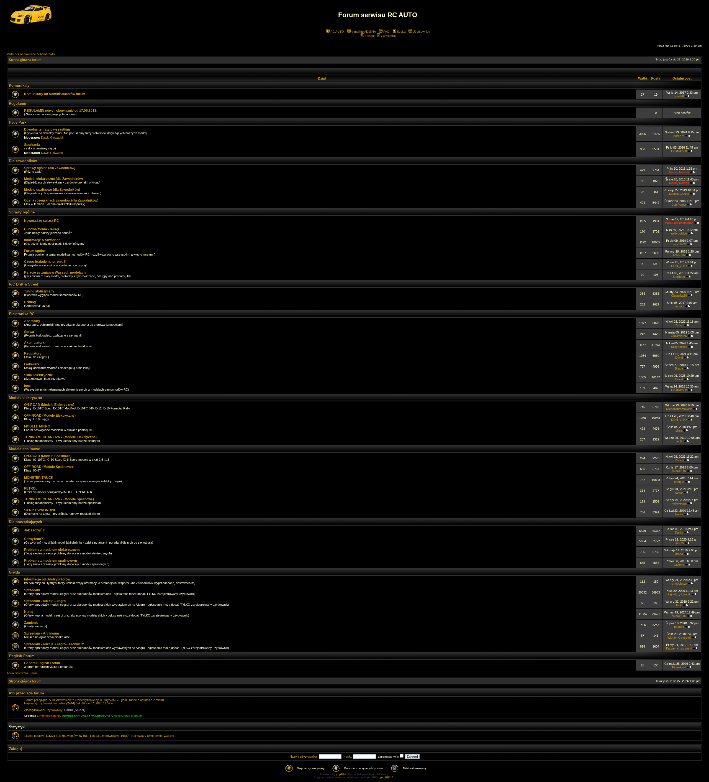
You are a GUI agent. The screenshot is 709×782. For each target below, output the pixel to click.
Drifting (30, 302)
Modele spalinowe (24, 449)
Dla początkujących (25, 522)
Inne (27, 386)
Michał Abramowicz (679, 409)
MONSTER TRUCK (38, 478)
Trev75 (679, 543)
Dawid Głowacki (52, 137)
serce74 (679, 135)
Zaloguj (369, 35)
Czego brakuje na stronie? (44, 262)
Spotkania (32, 145)
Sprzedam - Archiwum (41, 633)
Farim (679, 514)
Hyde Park (17, 122)
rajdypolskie (679, 233)
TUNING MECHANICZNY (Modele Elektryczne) (60, 437)
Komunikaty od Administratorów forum (54, 94)
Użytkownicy (421, 31)
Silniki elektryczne (38, 375)
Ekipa (34, 672)
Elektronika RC (21, 314)
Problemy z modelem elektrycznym (52, 550)
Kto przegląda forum (26, 693)
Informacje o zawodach (42, 240)
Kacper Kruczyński (679, 648)
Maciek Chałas (679, 193)
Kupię (28, 612)
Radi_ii (679, 325)
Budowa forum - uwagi (41, 229)
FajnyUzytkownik (679, 594)
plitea (678, 430)
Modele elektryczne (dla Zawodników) (53, 179)
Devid (679, 357)
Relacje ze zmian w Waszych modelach (55, 272)
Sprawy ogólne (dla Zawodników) (49, 168)
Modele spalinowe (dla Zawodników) (52, 190)
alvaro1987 (679, 471)
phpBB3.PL (387, 777)
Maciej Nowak (679, 172)
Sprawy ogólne (22, 212)
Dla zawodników (23, 161)
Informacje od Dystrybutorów (47, 579)
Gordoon (679, 276)
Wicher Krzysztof (679, 637)
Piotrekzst (679, 667)
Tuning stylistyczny (39, 291)
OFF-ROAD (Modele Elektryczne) (50, 415)
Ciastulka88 (679, 151)
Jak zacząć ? (34, 530)
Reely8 (679, 96)
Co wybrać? (33, 539)
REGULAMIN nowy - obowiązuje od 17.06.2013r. (61, 111)
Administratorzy (49, 715)
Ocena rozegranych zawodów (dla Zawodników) (61, 200)
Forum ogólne (35, 251)
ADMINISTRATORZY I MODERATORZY (87, 715)
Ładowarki (32, 364)
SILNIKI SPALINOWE (40, 510)
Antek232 (679, 255)
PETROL (30, 488)
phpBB (340, 774)
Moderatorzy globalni (128, 715)
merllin (679, 441)
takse (679, 492)
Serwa (29, 332)
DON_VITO (679, 266)
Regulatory (33, 353)
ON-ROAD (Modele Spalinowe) (47, 456)
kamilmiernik (679, 336)
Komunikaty (19, 85)
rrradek (679, 626)
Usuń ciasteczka (17, 672)
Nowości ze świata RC (41, 221)
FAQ (385, 31)
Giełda (14, 572)
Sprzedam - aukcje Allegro (45, 601)
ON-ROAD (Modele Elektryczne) (49, 405)
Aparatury (32, 321)
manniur (679, 306)
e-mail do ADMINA (363, 31)
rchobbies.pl (679, 583)
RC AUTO (337, 31)
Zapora (169, 735)
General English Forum (42, 663)
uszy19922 (679, 244)
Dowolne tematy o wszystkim (47, 129)
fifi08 (679, 605)
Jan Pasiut (679, 204)
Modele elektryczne (25, 398)
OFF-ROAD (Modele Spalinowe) (48, 467)
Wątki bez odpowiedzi (21, 53)
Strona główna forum (25, 60)
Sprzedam (32, 590)
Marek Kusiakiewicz (679, 223)
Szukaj (401, 31)
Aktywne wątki (46, 53)
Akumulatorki (34, 343)
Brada (679, 368)
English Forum (22, 656)
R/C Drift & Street (23, 284)
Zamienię (31, 623)
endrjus (679, 481)
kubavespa (679, 503)
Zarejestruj (387, 35)
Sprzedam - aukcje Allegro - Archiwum (54, 644)
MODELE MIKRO (37, 426)
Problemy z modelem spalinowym (50, 560)
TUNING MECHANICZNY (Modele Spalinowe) (59, 499)
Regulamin (18, 103)
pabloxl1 (679, 564)
